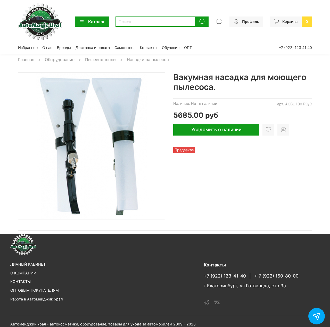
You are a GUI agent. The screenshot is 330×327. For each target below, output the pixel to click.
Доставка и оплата (93, 47)
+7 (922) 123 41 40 (295, 47)
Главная (26, 59)
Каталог (96, 21)
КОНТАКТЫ (20, 281)
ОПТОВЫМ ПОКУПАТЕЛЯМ (34, 290)
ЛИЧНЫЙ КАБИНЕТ (28, 264)
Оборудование (60, 59)
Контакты (148, 47)
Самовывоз (124, 47)
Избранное (28, 47)
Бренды (64, 47)
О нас (47, 47)
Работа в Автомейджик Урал (36, 299)
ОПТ (188, 47)
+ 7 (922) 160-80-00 (276, 276)
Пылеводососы (100, 59)
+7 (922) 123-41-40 (225, 276)
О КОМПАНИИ (23, 273)
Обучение (170, 47)
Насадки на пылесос (148, 59)
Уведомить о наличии (216, 129)
